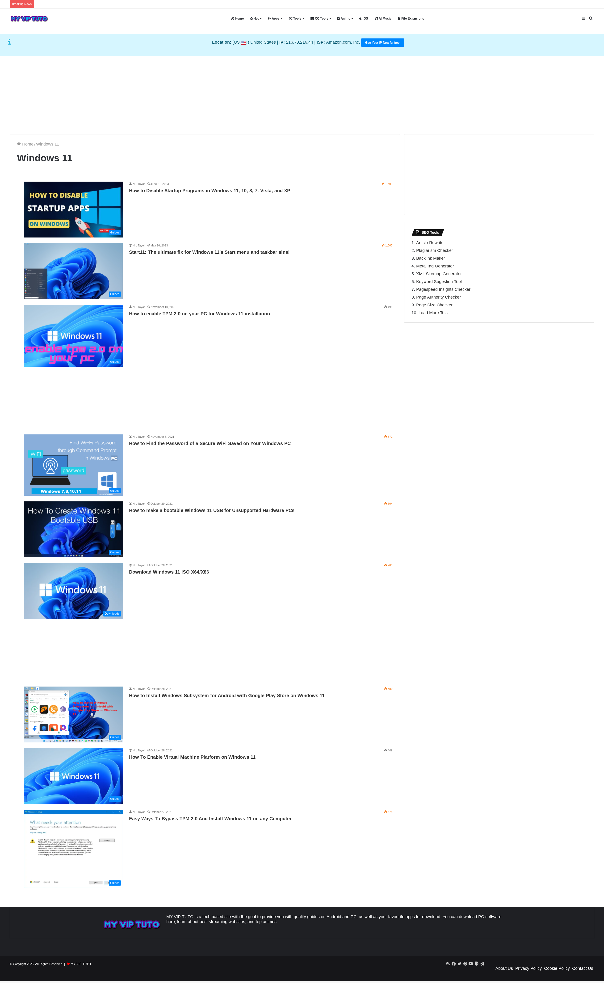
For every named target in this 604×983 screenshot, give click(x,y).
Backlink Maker (430, 258)
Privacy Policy (528, 968)
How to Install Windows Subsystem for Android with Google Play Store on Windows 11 (227, 695)
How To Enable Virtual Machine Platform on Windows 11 (192, 757)
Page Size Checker (434, 305)
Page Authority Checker (438, 297)
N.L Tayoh (139, 184)
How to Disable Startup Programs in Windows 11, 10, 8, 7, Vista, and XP (209, 190)
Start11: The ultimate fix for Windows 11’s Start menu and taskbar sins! (209, 252)
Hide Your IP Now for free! (382, 42)
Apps (275, 18)
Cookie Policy (557, 968)
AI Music (384, 18)
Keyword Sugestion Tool (439, 281)
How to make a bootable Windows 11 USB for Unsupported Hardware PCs (211, 510)
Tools (296, 18)
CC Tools (321, 18)
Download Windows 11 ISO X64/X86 (169, 572)
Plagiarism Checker (434, 250)
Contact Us (582, 968)
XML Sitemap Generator (439, 273)
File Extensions (412, 18)
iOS (365, 18)
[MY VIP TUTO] (29, 18)
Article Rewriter (430, 242)
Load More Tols (433, 312)
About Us (504, 968)
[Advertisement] (302, 94)
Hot (256, 18)
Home (239, 18)
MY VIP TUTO (81, 964)
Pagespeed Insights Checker (443, 289)
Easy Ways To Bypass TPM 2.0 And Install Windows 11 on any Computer (210, 818)
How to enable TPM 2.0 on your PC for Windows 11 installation (199, 313)
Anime (345, 18)
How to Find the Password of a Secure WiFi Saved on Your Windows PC (210, 443)
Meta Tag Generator (435, 266)
